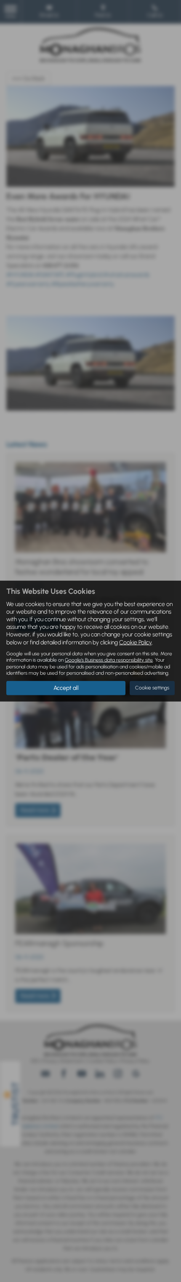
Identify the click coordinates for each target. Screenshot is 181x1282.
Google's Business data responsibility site (109, 660)
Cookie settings (152, 688)
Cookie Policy (135, 642)
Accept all (66, 687)
